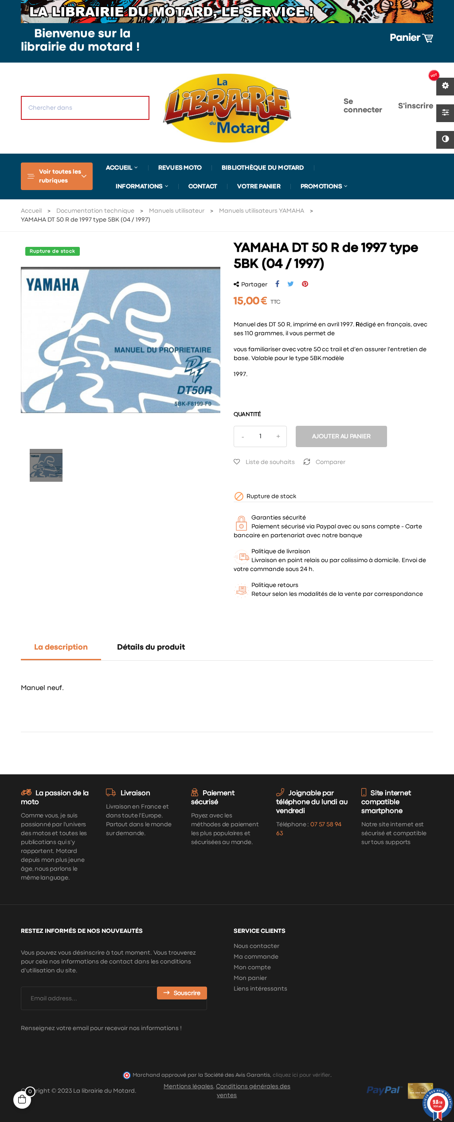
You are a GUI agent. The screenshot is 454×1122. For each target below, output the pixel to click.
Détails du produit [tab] (151, 647)
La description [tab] (61, 647)
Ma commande (256, 956)
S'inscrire (415, 106)
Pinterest (305, 284)
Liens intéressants (260, 988)
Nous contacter (256, 946)
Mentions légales (188, 1086)
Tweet (290, 284)
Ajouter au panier (341, 436)
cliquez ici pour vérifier (301, 1075)
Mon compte (252, 967)
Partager (277, 284)
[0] (309, 108)
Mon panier (250, 978)
